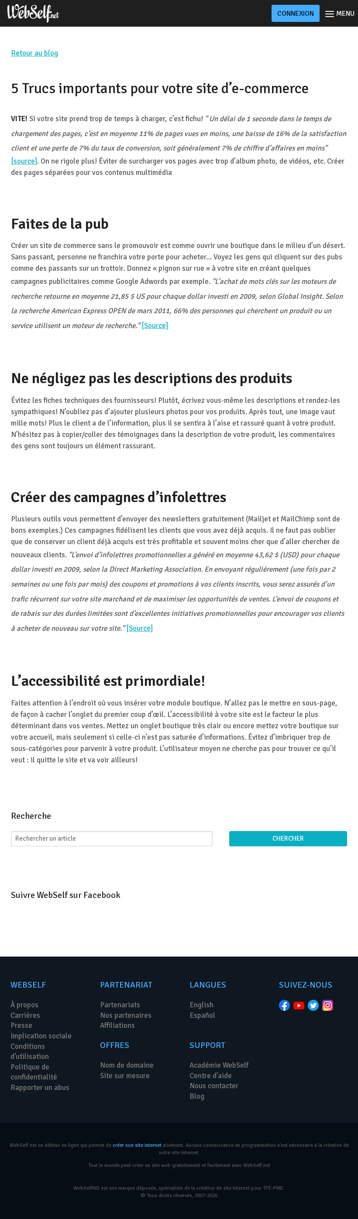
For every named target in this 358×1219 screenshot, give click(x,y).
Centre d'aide (210, 1075)
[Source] (154, 325)
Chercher (288, 838)
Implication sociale (41, 1036)
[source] (24, 161)
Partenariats (120, 1004)
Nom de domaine (127, 1065)
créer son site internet (137, 1145)
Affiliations (117, 1025)
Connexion (295, 13)
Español (202, 1015)
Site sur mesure (125, 1075)
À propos (24, 1004)
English (201, 1004)
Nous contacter (213, 1085)
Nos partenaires (125, 1015)
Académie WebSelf (218, 1065)
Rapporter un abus (39, 1087)
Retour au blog (34, 53)
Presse (21, 1025)
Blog (196, 1096)
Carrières (25, 1015)
